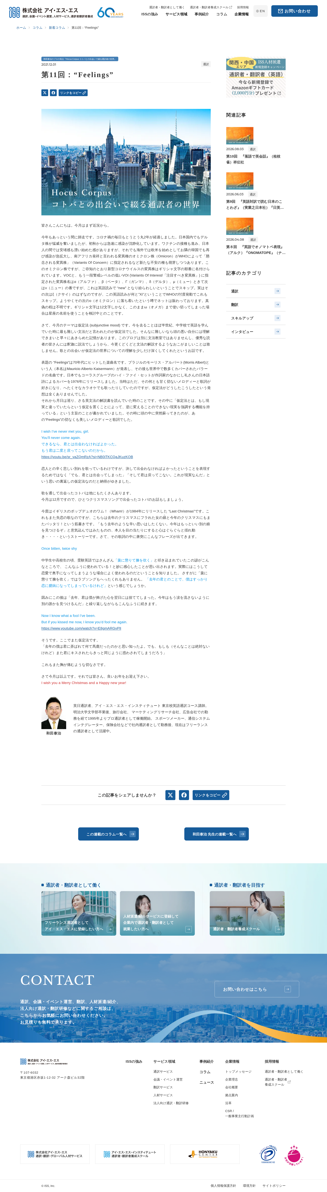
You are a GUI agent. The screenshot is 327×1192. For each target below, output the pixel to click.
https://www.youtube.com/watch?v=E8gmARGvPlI (81, 628)
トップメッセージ (238, 1071)
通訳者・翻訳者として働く (284, 1071)
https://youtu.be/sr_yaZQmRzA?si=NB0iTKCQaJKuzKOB (87, 457)
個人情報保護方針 (223, 1185)
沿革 (228, 1103)
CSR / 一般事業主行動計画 (239, 1113)
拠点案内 (231, 1095)
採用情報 (272, 1061)
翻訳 (234, 305)
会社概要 (231, 1087)
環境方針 (249, 1185)
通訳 (234, 291)
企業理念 (231, 1079)
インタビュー (242, 332)
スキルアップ (242, 318)
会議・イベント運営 (168, 1079)
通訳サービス (163, 1071)
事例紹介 (207, 1061)
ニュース (207, 1082)
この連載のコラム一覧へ (106, 834)
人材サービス (163, 1095)
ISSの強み (134, 1061)
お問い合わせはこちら (245, 989)
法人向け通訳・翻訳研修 (171, 1103)
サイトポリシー (274, 1185)
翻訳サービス (163, 1087)
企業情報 (232, 1061)
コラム (205, 1072)
